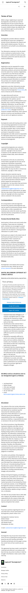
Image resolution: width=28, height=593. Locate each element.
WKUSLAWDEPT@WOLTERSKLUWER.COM (14, 394)
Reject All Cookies (14, 310)
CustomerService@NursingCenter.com (11, 188)
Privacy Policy (21, 90)
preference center (6, 109)
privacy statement (6, 268)
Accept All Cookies (14, 306)
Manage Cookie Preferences (14, 302)
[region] (14, 296)
